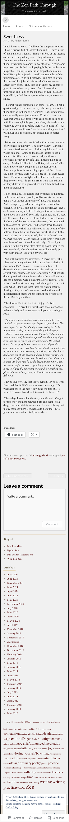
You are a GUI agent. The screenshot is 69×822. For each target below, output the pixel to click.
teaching (6, 777)
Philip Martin (22, 40)
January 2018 (14, 633)
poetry (36, 762)
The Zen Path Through (35, 5)
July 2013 (12, 692)
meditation (10, 758)
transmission (39, 777)
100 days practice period (35, 722)
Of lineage (56, 475)
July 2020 (12, 608)
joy (63, 455)
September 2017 (15, 637)
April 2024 (13, 591)
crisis (31, 733)
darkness (39, 734)
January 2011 (14, 709)
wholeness (24, 782)
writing (46, 781)
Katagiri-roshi (59, 748)
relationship (16, 767)
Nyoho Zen (13, 550)
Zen (30, 786)
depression (12, 738)
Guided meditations (41, 26)
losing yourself (25, 753)
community (46, 729)
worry (36, 782)
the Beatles (15, 777)
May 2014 (12, 671)
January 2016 (14, 658)
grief (26, 743)
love (39, 753)
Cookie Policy (12, 807)
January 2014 (14, 688)
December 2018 (15, 629)
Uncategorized (39, 455)
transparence (50, 777)
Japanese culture (41, 748)
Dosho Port (36, 739)
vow (17, 782)
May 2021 (12, 599)
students (20, 772)
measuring (57, 753)
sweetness (20, 458)
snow (50, 767)
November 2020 (15, 604)
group (32, 743)
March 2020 (13, 620)
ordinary (25, 762)
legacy (12, 753)
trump (11, 782)
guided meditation (47, 743)
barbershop (7, 729)
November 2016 (15, 650)
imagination (8, 748)
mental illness (37, 758)
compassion (11, 733)
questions (7, 767)
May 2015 (12, 662)
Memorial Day (25, 758)
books (20, 729)
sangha (29, 767)
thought (24, 777)
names (6, 763)
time (30, 776)
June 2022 (12, 595)
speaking (56, 767)
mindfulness (51, 758)
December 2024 (15, 583)
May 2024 (12, 587)
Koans (6, 753)
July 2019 (12, 625)
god (19, 743)
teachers (57, 772)
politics (44, 763)
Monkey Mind (14, 546)
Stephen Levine (9, 772)
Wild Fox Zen (14, 558)
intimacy (27, 748)
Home (6, 26)
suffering (8, 458)
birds (15, 729)
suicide (40, 772)
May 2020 (12, 612)
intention (17, 748)
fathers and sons (10, 743)
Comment (52, 524)
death (47, 733)
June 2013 (12, 696)
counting (23, 734)
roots (24, 767)
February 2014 (14, 683)
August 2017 (14, 641)
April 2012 (13, 700)
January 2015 (14, 667)
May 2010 (12, 713)
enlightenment (52, 738)
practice (53, 762)
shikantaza (43, 767)
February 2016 (14, 654)
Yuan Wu (21, 788)
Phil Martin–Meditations (20, 554)
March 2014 (13, 679)
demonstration (57, 734)
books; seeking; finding (32, 729)
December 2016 (15, 646)
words (31, 782)
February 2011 (14, 705)
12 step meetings (17, 722)
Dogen (26, 738)
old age (14, 762)
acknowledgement (53, 722)
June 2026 (12, 578)
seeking (35, 767)
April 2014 (13, 675)
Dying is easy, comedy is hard (18, 475)
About (19, 26)
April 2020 (13, 616)
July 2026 (12, 574)
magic (48, 753)
